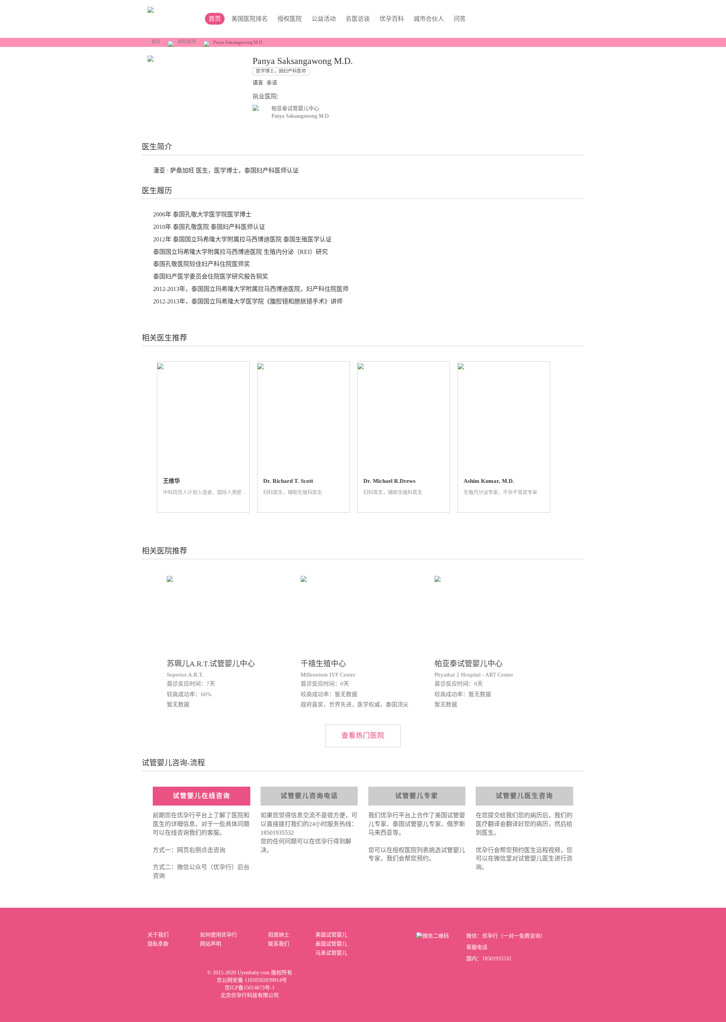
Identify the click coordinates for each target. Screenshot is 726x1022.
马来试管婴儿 (331, 953)
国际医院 (187, 41)
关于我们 (158, 935)
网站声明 (210, 944)
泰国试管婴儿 (331, 944)
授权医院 (290, 19)
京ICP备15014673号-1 (250, 988)
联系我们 (278, 944)
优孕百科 (392, 19)
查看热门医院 (363, 735)
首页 (155, 41)
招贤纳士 (278, 935)
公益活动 (324, 19)
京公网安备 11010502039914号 (252, 980)
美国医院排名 (249, 19)
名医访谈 (358, 19)
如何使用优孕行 (218, 935)
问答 (460, 19)
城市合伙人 (429, 19)
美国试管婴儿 (331, 935)
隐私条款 (158, 944)
